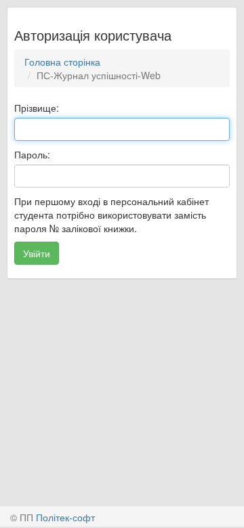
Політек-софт (65, 517)
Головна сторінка (62, 61)
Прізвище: (36, 107)
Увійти (36, 253)
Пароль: (32, 154)
